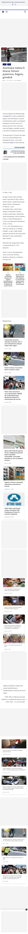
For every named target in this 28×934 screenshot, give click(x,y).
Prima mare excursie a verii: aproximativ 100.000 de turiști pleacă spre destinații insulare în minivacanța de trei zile (12, 877)
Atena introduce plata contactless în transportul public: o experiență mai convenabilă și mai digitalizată (12, 627)
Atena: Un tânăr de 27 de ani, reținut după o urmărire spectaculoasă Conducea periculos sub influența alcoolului (13, 788)
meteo (12, 142)
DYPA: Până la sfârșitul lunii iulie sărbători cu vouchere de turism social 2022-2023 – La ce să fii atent (13, 699)
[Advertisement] (14, 33)
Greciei (6, 116)
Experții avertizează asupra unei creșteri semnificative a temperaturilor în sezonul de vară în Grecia (14, 689)
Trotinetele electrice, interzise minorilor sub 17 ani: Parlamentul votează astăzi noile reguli (17, 152)
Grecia (4, 64)
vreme (9, 64)
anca (12, 80)
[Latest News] (3, 12)
